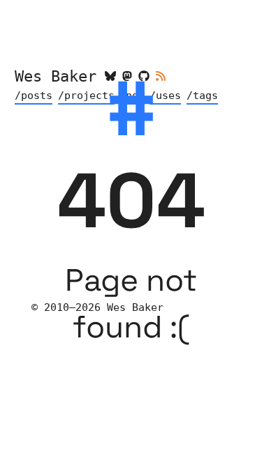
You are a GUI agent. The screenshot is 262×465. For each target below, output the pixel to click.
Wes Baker (55, 76)
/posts (33, 95)
